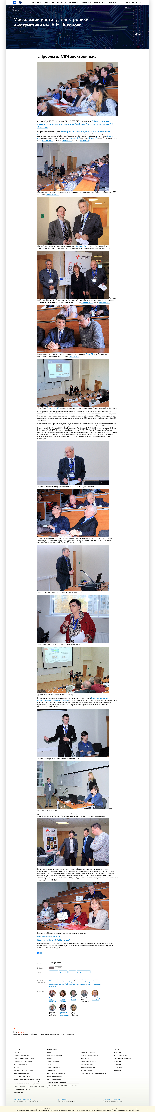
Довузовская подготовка (54, 1055)
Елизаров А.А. (81, 246)
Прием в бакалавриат (53, 1061)
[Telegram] (41, 953)
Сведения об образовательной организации (27, 1084)
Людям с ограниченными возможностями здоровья (29, 1086)
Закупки (16, 1067)
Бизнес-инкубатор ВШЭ (54, 1079)
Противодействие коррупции (22, 1076)
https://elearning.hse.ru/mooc (111, 1099)
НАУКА (83, 1049)
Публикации (117, 1070)
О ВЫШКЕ (17, 1049)
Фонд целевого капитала (21, 1073)
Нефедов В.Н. (67, 140)
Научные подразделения (88, 1052)
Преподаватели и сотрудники (23, 1061)
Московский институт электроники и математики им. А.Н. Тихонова (111, 8)
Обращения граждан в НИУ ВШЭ (23, 1070)
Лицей (49, 1052)
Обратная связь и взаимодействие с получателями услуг (62, 1085)
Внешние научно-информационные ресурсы (93, 1073)
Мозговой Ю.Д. (47, 140)
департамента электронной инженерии (51, 134)
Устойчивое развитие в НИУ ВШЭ (24, 1058)
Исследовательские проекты (89, 1055)
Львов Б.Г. (89, 354)
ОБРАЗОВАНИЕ (52, 1049)
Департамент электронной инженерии (61, 980)
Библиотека (117, 1052)
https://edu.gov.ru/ (63, 1099)
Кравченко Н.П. (74, 138)
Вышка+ (49, 1064)
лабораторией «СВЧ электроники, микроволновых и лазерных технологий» (87, 132)
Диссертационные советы (88, 1061)
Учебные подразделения (76, 8)
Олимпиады (50, 1058)
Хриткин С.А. (84, 140)
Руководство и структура (21, 1055)
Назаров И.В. (92, 138)
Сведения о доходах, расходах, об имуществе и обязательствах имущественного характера (28, 1080)
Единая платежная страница (22, 1089)
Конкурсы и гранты (86, 1070)
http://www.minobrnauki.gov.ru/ (23, 1099)
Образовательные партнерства (56, 1082)
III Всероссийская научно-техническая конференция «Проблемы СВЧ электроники (73, 123)
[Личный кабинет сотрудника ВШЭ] (136, 2)
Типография (117, 1061)
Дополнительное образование (56, 1073)
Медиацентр (117, 1064)
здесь (107, 1109)
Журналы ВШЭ (118, 1067)
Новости (16, 10)
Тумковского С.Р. (52, 194)
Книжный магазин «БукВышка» (122, 1058)
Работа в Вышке (18, 1092)
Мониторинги (85, 1058)
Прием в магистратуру (53, 1067)
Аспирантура (51, 1070)
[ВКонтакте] (38, 953)
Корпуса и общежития (20, 1064)
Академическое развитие (88, 1067)
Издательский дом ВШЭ (121, 1055)
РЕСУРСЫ (117, 1049)
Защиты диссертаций (87, 1064)
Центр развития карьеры (54, 1076)
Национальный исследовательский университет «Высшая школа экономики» (39, 8)
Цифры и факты (18, 1052)
